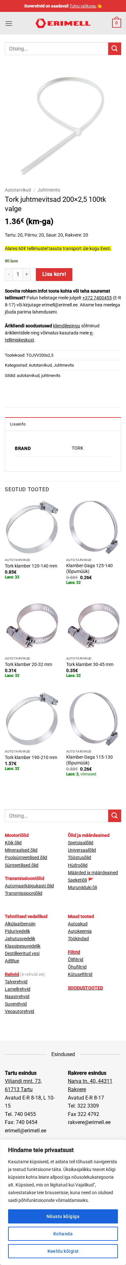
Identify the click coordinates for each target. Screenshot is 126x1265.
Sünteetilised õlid (21, 865)
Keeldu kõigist (63, 1251)
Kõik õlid (13, 843)
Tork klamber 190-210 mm (31, 757)
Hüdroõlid (78, 865)
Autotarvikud (18, 189)
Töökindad (78, 939)
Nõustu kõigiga (63, 1216)
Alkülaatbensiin (20, 924)
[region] (63, 1202)
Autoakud (78, 924)
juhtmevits (50, 375)
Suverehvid (16, 1004)
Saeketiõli (77, 880)
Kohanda (63, 1233)
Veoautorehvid (19, 1011)
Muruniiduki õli (82, 887)
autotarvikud (28, 375)
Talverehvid (16, 982)
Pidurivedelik (17, 931)
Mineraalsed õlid (21, 850)
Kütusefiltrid (80, 974)
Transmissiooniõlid (23, 893)
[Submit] (114, 48)
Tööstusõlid (79, 857)
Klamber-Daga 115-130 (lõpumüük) (89, 759)
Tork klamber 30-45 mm (89, 664)
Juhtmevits (48, 189)
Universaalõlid (82, 850)
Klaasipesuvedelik (22, 946)
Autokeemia (80, 931)
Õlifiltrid (75, 959)
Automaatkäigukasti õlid (29, 886)
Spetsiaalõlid (80, 843)
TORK (77, 448)
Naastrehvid (17, 996)
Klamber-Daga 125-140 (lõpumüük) (89, 568)
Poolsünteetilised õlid (26, 857)
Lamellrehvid (17, 989)
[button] (9, 23)
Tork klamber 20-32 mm (28, 664)
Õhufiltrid (77, 967)
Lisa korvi (54, 274)
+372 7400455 (97, 297)
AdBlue (12, 961)
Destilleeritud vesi (22, 953)
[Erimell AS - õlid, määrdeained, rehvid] (63, 23)
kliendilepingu (66, 325)
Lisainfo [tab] (18, 424)
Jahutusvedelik (20, 939)
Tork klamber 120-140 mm (31, 565)
